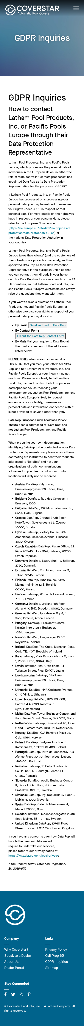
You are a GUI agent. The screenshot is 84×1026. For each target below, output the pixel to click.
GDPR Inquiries (56, 961)
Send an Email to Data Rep (47, 325)
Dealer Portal (14, 967)
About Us (11, 961)
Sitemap (51, 967)
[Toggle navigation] (76, 8)
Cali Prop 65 (54, 955)
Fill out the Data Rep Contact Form (40, 336)
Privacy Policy (56, 949)
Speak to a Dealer (17, 955)
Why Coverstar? (16, 949)
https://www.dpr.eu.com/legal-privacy (33, 856)
